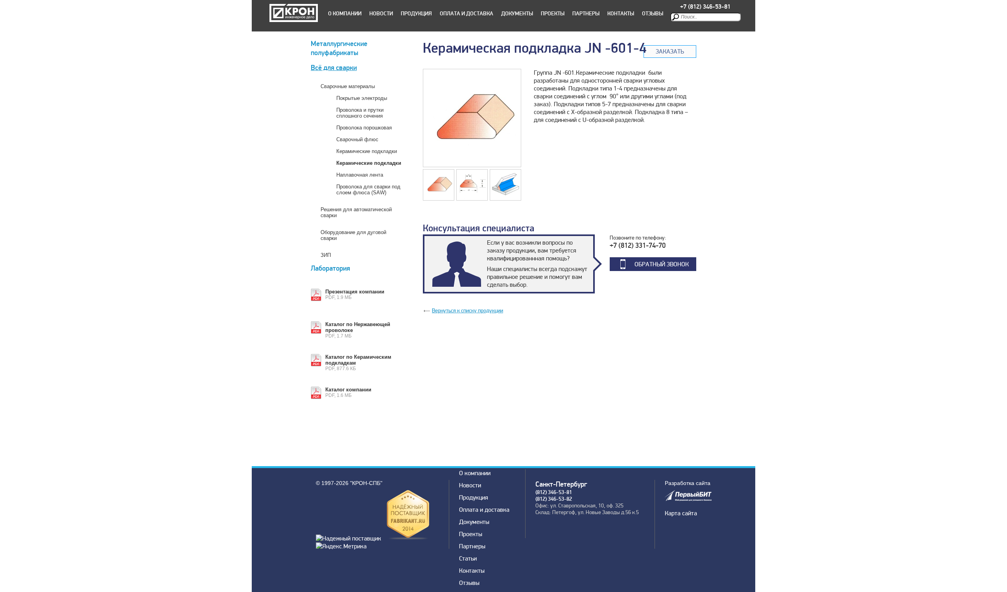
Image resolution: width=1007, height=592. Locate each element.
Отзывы (652, 13)
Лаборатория (330, 268)
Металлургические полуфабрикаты (339, 48)
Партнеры (585, 13)
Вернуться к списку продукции (467, 310)
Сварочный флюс (357, 139)
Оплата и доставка (466, 13)
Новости (381, 13)
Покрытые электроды (361, 98)
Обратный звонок (661, 264)
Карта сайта (681, 513)
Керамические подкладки (366, 151)
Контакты (620, 13)
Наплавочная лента (359, 175)
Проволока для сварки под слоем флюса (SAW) (368, 189)
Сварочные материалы (348, 86)
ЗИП (326, 255)
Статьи (468, 558)
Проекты (552, 13)
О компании (344, 13)
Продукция (416, 13)
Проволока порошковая (364, 128)
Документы (517, 13)
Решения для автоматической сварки (356, 212)
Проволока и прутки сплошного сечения (360, 113)
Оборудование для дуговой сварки (353, 235)
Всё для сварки (334, 67)
